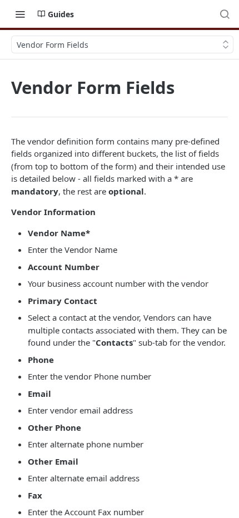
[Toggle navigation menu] (20, 14)
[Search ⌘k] (224, 14)
